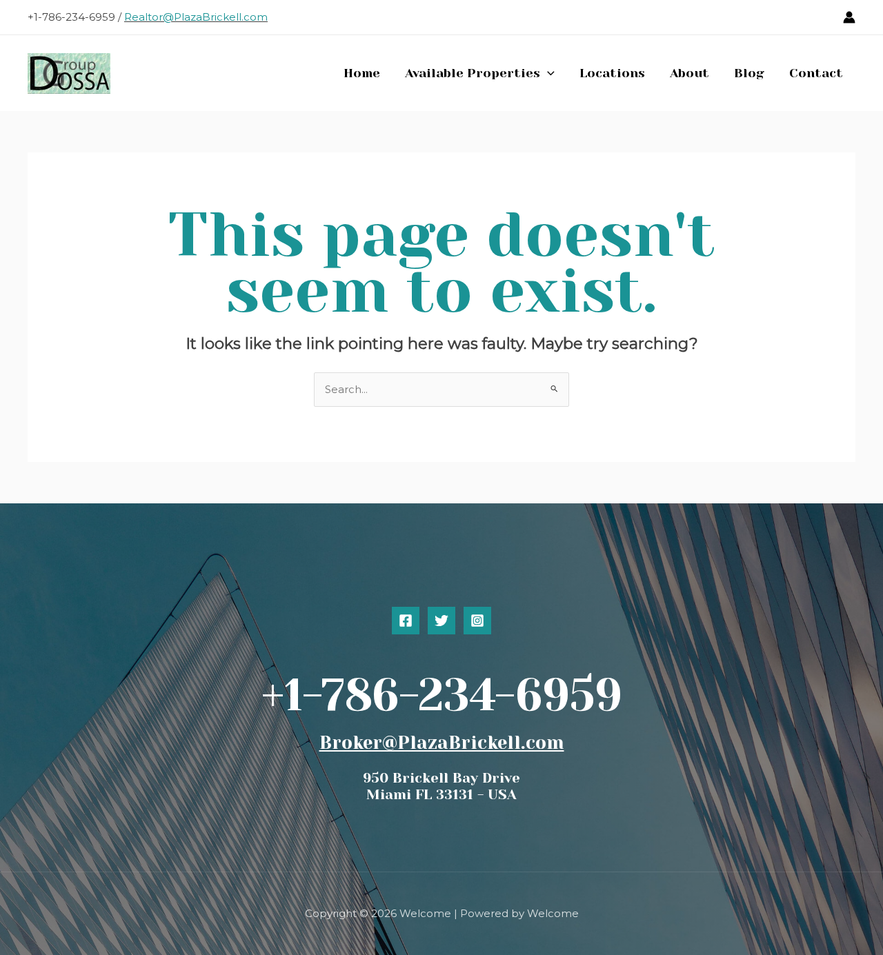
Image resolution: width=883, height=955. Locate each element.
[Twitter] (441, 620)
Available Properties (472, 73)
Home (362, 73)
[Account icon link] (849, 17)
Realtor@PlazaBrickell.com (196, 16)
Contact (816, 73)
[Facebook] (405, 620)
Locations (612, 73)
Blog (749, 73)
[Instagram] (477, 620)
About (689, 73)
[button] (547, 73)
